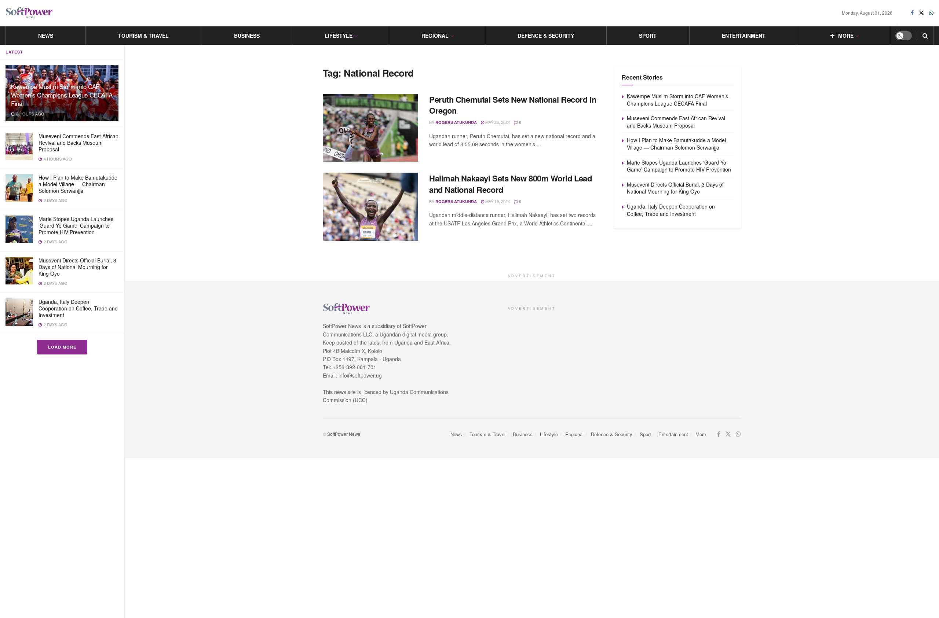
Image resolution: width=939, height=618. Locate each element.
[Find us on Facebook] (912, 13)
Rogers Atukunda (456, 122)
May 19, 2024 (497, 201)
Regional (435, 35)
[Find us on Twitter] (921, 13)
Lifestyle (338, 35)
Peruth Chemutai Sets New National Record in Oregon (512, 105)
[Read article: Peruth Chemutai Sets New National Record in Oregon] (370, 128)
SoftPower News (343, 434)
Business (247, 35)
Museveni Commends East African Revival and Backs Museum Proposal (78, 142)
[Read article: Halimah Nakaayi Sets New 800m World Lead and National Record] (370, 207)
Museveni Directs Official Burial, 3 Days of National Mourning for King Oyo (77, 267)
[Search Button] (925, 35)
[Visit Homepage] (29, 13)
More (846, 35)
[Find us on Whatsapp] (931, 13)
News (45, 35)
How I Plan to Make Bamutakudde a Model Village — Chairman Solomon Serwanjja (78, 184)
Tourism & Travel (143, 35)
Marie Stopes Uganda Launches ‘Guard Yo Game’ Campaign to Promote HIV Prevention (76, 225)
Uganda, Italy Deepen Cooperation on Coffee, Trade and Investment (78, 308)
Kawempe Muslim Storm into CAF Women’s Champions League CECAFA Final (61, 95)
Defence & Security (546, 35)
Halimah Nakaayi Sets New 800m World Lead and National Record (510, 183)
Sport (648, 35)
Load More (62, 347)
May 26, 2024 (497, 122)
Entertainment (744, 35)
